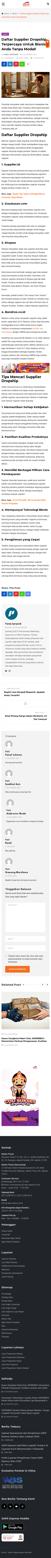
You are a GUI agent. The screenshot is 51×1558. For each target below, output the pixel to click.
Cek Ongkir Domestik (10, 1304)
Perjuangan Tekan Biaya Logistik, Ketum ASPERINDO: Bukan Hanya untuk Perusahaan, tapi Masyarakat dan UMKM (25, 1401)
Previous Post (13, 689)
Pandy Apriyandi (11, 54)
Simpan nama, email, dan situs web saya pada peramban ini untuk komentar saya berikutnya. (25, 959)
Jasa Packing (7, 1277)
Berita (4, 1034)
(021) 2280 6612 (25, 1195)
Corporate (5, 1234)
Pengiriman (13, 1034)
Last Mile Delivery (9, 1262)
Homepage (6, 1294)
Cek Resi (5, 1315)
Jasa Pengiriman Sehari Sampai (15, 1368)
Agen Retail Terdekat (10, 1242)
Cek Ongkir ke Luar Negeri (12, 1311)
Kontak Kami (6, 1301)
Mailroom (5, 1269)
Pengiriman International (11, 1273)
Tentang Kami (7, 1297)
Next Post (39, 713)
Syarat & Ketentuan (9, 1329)
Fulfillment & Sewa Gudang (13, 1266)
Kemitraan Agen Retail (11, 1238)
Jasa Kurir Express (9, 1364)
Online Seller (7, 1231)
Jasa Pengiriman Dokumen (13, 1357)
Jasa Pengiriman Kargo (11, 1361)
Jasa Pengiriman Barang (11, 1354)
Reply (7, 751)
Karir (3, 1326)
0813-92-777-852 (21, 1181)
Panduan (5, 1337)
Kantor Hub (6, 1319)
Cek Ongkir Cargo (8, 1308)
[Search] (48, 4)
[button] (42, 984)
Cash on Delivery (8, 1259)
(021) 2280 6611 (8, 1195)
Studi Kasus (6, 1333)
